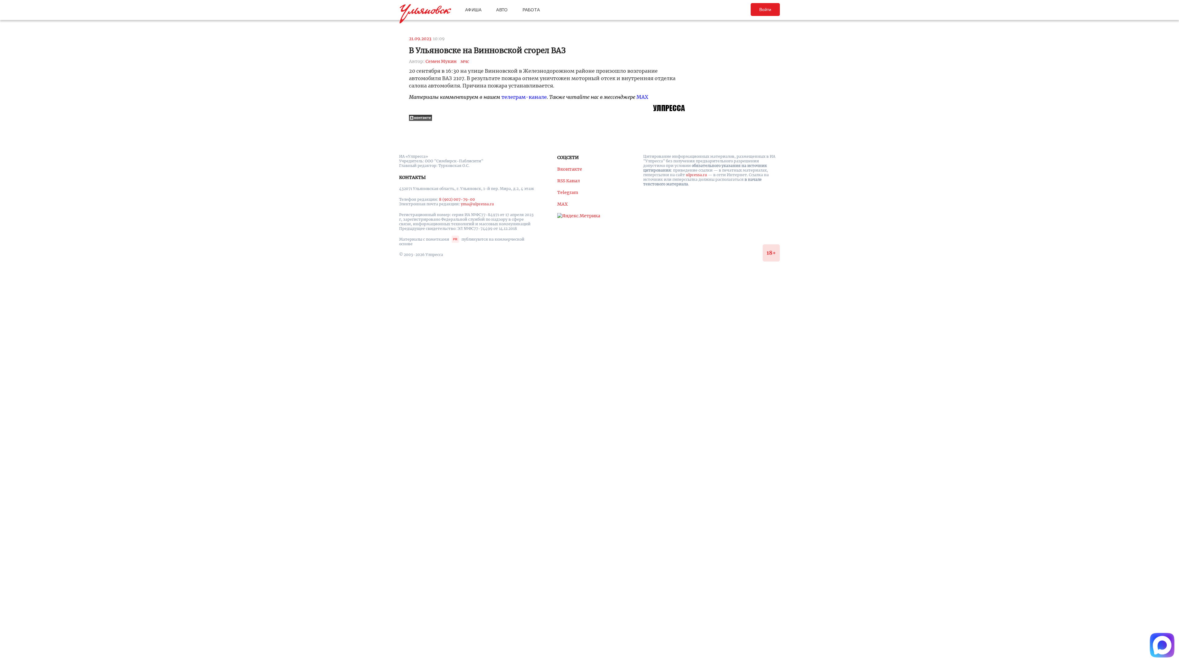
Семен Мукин (441, 61)
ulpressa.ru (696, 175)
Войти (765, 9)
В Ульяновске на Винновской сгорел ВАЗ (487, 50)
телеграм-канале (524, 97)
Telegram (567, 192)
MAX (642, 97)
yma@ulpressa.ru (477, 204)
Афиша (473, 9)
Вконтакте (569, 169)
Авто (502, 9)
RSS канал (568, 181)
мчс (465, 61)
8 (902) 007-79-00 (457, 199)
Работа (531, 9)
